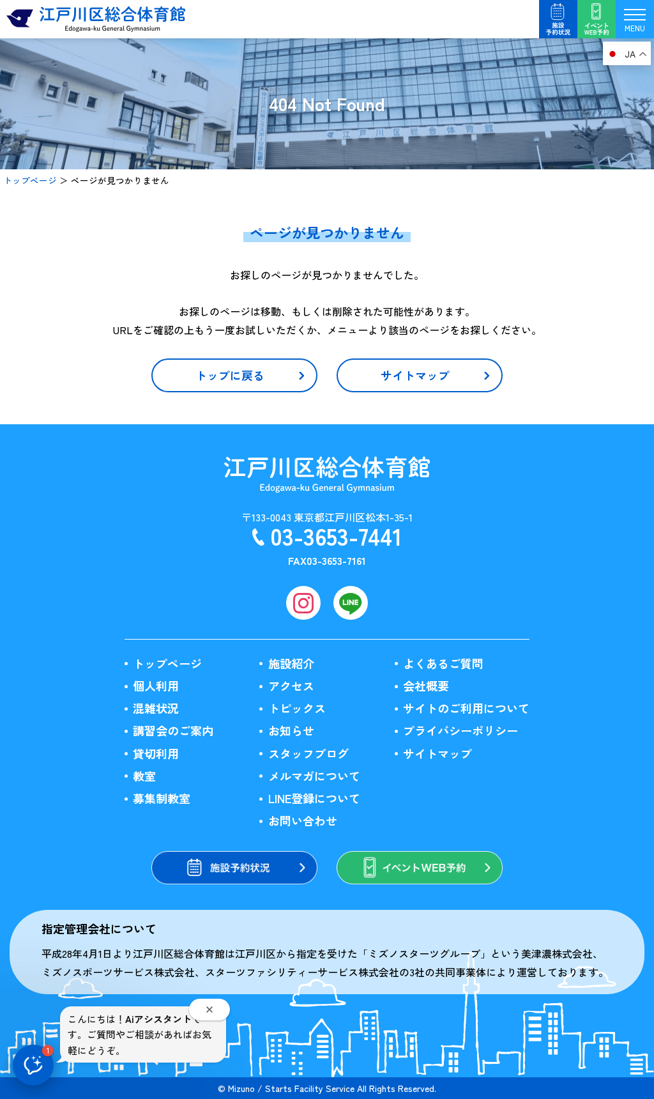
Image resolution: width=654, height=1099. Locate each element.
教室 (144, 775)
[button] (33, 1065)
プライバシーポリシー (460, 730)
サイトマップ (437, 753)
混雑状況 (156, 708)
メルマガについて (314, 775)
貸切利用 (156, 753)
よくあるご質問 (443, 663)
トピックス (297, 708)
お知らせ (291, 730)
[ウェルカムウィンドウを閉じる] (209, 1009)
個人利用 (156, 685)
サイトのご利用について (466, 708)
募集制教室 (161, 798)
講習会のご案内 (173, 730)
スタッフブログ (308, 753)
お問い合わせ (302, 820)
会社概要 (426, 685)
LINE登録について (314, 798)
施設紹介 (291, 663)
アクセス (291, 685)
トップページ (30, 180)
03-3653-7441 (336, 535)
